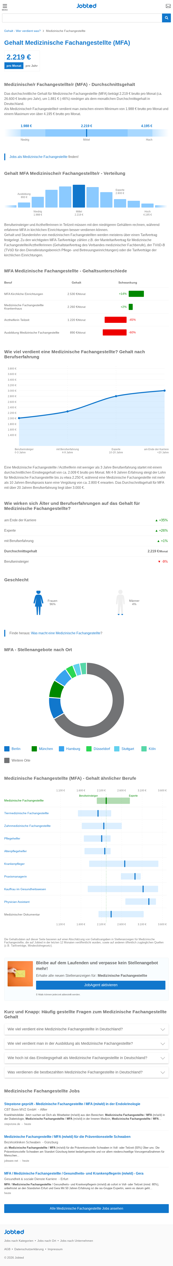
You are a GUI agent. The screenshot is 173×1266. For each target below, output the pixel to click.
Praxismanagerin (15, 876)
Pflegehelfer (12, 838)
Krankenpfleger (14, 863)
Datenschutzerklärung (29, 1249)
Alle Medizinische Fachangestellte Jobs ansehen (86, 1208)
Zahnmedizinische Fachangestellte (27, 825)
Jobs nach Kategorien (18, 1240)
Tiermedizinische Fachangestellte (26, 813)
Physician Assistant (17, 901)
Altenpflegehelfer (15, 851)
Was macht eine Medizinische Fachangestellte (65, 633)
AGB (7, 1249)
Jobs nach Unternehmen (76, 1240)
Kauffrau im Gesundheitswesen (25, 889)
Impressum (55, 1249)
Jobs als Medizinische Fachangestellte (38, 157)
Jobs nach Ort (46, 1240)
